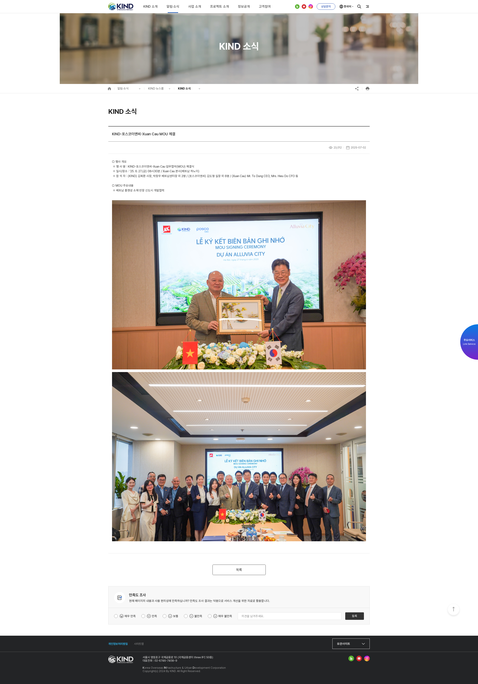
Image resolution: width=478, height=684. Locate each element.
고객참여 (265, 6)
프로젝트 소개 (219, 6)
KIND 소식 (184, 88)
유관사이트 (343, 644)
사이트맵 (139, 644)
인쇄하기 (367, 88)
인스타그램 (310, 6)
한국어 (347, 6)
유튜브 (304, 6)
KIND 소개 (150, 6)
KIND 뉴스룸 (156, 88)
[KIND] (120, 6)
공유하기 (357, 88)
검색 (359, 6)
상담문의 (326, 6)
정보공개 (244, 6)
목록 (239, 570)
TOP (453, 610)
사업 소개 (194, 6)
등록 (354, 616)
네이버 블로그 (297, 6)
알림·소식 (173, 6)
